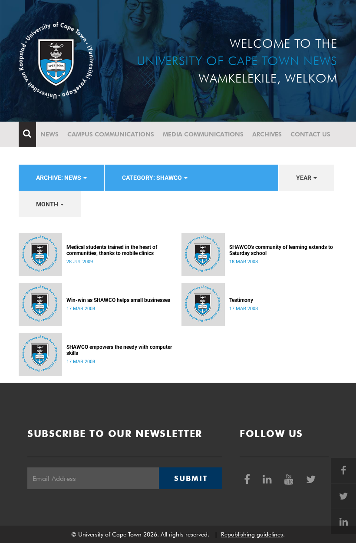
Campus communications (110, 134)
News (49, 134)
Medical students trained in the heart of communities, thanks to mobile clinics (111, 250)
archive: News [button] (59, 177)
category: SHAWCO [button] (152, 177)
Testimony (241, 300)
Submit (190, 478)
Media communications (203, 134)
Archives (267, 134)
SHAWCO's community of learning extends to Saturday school (281, 250)
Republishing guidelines (252, 534)
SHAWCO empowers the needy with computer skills (119, 350)
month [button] (47, 204)
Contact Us (310, 134)
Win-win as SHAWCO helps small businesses (118, 300)
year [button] (304, 177)
